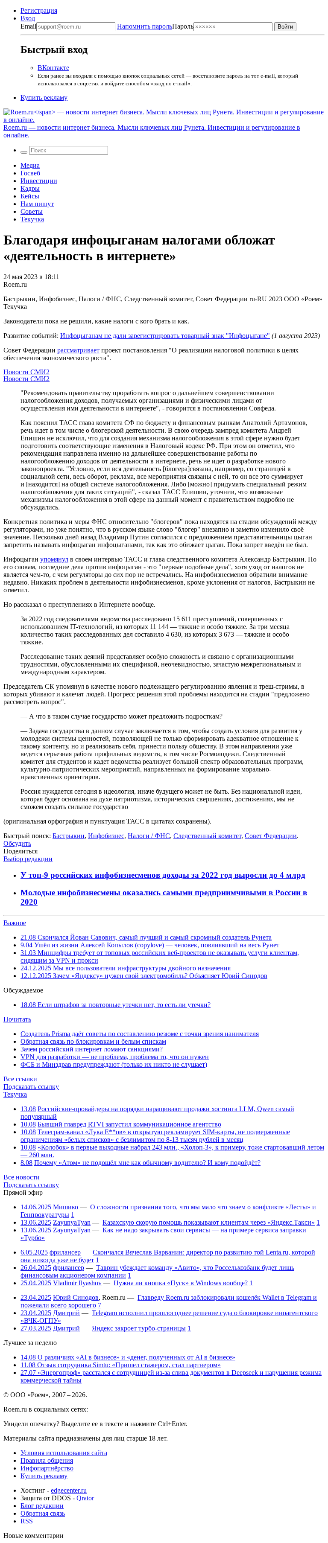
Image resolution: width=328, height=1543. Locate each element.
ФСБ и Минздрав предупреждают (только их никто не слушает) (113, 1064)
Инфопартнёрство (46, 1468)
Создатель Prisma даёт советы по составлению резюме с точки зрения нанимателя (139, 1033)
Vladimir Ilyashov (77, 1283)
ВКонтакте (53, 67)
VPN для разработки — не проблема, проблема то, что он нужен (114, 1056)
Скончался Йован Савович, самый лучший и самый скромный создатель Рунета (146, 937)
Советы (31, 211)
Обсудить (17, 843)
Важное (14, 922)
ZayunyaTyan (72, 1222)
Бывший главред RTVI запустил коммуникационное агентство (129, 1124)
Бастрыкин (69, 835)
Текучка (32, 219)
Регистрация (38, 10)
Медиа (30, 165)
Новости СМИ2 (26, 372)
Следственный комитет (207, 835)
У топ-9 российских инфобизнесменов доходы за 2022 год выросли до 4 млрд (162, 874)
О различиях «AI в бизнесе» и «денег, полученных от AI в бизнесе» (127, 1357)
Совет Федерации (271, 835)
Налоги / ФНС (149, 835)
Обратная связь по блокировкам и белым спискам (93, 1041)
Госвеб (30, 173)
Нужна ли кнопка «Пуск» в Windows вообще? (181, 1283)
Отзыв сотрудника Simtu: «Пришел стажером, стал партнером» (120, 1364)
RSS (26, 1521)
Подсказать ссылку (31, 1086)
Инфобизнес (106, 835)
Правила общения (46, 1460)
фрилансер (65, 1252)
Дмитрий (66, 1312)
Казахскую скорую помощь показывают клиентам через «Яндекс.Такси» (208, 1222)
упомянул (54, 559)
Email (28, 26)
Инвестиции (38, 180)
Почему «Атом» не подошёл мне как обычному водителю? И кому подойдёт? (147, 1162)
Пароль (155, 26)
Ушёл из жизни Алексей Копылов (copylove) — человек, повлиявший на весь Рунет (149, 945)
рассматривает (78, 350)
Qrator (85, 1498)
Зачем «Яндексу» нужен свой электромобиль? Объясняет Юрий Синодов (143, 975)
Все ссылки (20, 1079)
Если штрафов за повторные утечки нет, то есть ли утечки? (115, 1004)
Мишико (65, 1207)
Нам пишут (37, 203)
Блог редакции (42, 1505)
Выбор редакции (28, 858)
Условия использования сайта (63, 1452)
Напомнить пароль (144, 26)
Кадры (30, 188)
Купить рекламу (43, 97)
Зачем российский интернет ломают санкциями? (91, 1049)
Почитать (17, 1019)
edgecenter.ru (69, 1490)
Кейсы (29, 196)
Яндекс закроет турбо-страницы (139, 1328)
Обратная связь (42, 1513)
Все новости (21, 1177)
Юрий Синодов (76, 1297)
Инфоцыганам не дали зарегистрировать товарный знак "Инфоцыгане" (165, 335)
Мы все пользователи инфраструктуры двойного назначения (125, 968)
